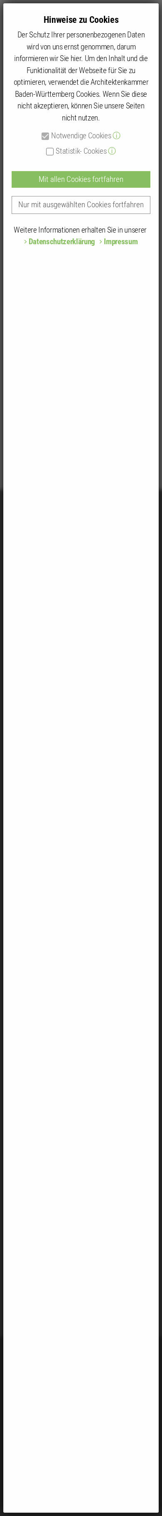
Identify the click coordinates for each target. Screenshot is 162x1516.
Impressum (120, 241)
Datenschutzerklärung (62, 241)
